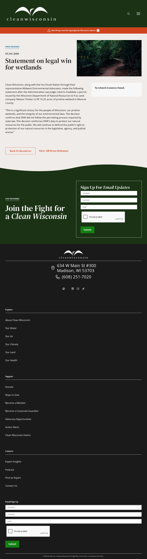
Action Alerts (12, 427)
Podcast (9, 469)
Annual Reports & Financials (96, 556)
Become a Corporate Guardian (21, 411)
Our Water (11, 328)
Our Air (9, 336)
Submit (87, 229)
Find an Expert (13, 477)
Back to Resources (20, 151)
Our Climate (11, 344)
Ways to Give (12, 395)
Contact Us (11, 485)
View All (53, 151)
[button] (128, 13)
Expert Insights (13, 461)
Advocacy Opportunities (18, 419)
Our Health (11, 360)
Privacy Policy (83, 556)
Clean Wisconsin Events (18, 435)
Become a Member (15, 403)
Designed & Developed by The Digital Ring (67, 556)
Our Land (10, 352)
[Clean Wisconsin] (31, 14)
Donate (9, 386)
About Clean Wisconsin (17, 320)
